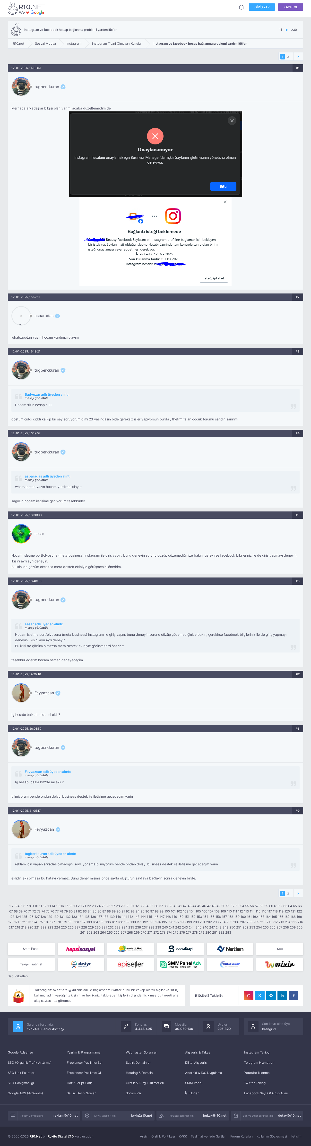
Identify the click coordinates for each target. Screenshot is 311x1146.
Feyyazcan (44, 692)
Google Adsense (20, 1052)
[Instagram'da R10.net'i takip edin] (248, 995)
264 (103, 932)
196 (170, 922)
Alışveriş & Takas (197, 1052)
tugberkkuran (47, 86)
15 (58, 906)
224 (57, 927)
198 (183, 922)
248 (219, 927)
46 (204, 906)
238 (151, 927)
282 (221, 932)
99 (162, 911)
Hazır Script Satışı (80, 1083)
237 (144, 927)
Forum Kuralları (241, 1136)
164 (268, 917)
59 (266, 906)
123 (12, 917)
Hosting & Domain (139, 1073)
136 (93, 917)
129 (49, 917)
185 (101, 922)
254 (259, 927)
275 (175, 932)
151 (186, 917)
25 (103, 906)
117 (269, 911)
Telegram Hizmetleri (259, 1062)
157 (224, 917)
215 (294, 922)
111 (235, 911)
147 (161, 917)
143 (136, 917)
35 (151, 906)
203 (216, 922)
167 (286, 917)
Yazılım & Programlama (83, 1052)
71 (29, 911)
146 (155, 917)
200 (196, 922)
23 (94, 906)
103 (185, 911)
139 (112, 917)
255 (266, 927)
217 (11, 927)
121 (293, 911)
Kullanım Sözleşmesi (272, 1136)
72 (34, 911)
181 (76, 922)
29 (123, 906)
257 (279, 927)
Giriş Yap (261, 7)
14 (53, 906)
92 (128, 911)
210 (263, 922)
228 (84, 927)
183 (89, 922)
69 (21, 911)
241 (171, 927)
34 (146, 906)
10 (36, 906)
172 (22, 922)
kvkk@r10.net (141, 1115)
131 (62, 917)
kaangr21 (269, 1029)
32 (137, 906)
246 (205, 927)
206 (236, 922)
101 (173, 911)
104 (192, 911)
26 (108, 906)
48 (214, 906)
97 (152, 911)
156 (218, 917)
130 (56, 917)
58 (261, 906)
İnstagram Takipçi (257, 1052)
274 (169, 932)
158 (230, 917)
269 (137, 932)
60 (271, 906)
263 (96, 932)
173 (28, 922)
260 (299, 927)
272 (156, 932)
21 (84, 906)
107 (210, 911)
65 (295, 906)
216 (300, 922)
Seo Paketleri (18, 976)
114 (252, 911)
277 (188, 932)
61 (275, 906)
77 (57, 911)
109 (223, 911)
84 (90, 911)
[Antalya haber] (130, 949)
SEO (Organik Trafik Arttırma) (30, 1062)
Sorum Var (133, 1093)
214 (287, 922)
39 (171, 906)
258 (286, 927)
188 (120, 922)
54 (242, 906)
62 (280, 906)
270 (143, 932)
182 (83, 922)
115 (258, 911)
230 (98, 927)
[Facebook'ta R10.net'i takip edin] (293, 995)
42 (185, 906)
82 (80, 911)
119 (281, 911)
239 (158, 927)
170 (10, 922)
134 (80, 917)
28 (118, 906)
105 (198, 911)
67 (11, 911)
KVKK (183, 1136)
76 (52, 911)
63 (285, 906)
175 (40, 922)
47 (209, 906)
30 (128, 906)
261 (83, 932)
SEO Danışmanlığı (21, 1083)
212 (275, 922)
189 (127, 922)
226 (71, 927)
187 (114, 922)
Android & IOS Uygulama (203, 1073)
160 (243, 917)
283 (228, 932)
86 (99, 911)
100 (167, 911)
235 (131, 927)
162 (255, 917)
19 (75, 906)
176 (46, 922)
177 (52, 922)
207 (243, 922)
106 (204, 911)
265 (110, 932)
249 (225, 927)
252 (245, 927)
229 (91, 927)
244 (192, 927)
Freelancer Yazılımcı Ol (84, 1073)
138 (105, 917)
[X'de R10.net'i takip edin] (260, 995)
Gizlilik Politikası (163, 1136)
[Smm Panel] (81, 949)
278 (195, 932)
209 (256, 922)
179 (64, 922)
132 (68, 917)
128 (43, 917)
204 (222, 922)
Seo (280, 949)
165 (274, 917)
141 (124, 917)
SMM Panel (193, 1083)
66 (300, 906)
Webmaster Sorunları (141, 1052)
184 (95, 922)
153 (199, 917)
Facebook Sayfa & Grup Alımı (266, 1093)
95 (142, 911)
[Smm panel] (180, 964)
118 (275, 911)
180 (70, 922)
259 (293, 927)
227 (77, 927)
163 (261, 917)
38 (166, 906)
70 (25, 911)
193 (151, 922)
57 (257, 906)
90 (119, 911)
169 (299, 917)
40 (175, 906)
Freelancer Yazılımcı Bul (84, 1062)
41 (180, 906)
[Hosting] (230, 949)
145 (149, 917)
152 (193, 917)
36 (156, 906)
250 (232, 927)
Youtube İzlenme (257, 1073)
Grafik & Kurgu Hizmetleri (145, 1083)
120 (287, 911)
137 (99, 917)
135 (87, 917)
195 (164, 922)
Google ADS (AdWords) (25, 1093)
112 (240, 911)
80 (71, 911)
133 (74, 917)
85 (94, 911)
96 (147, 911)
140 (118, 917)
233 (118, 927)
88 (109, 911)
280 (208, 932)
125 (24, 917)
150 (180, 917)
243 (185, 927)
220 (30, 927)
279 (201, 932)
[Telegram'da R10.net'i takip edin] (271, 995)
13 (49, 906)
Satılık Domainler (138, 1062)
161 (249, 917)
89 (114, 911)
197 (176, 922)
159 (237, 917)
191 (139, 922)
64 (290, 906)
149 (174, 917)
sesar (39, 533)
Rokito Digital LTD (61, 1136)
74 (43, 911)
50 (223, 906)
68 (16, 911)
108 (217, 911)
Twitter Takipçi (255, 1083)
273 (162, 932)
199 (189, 922)
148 (168, 917)
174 (34, 922)
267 (123, 932)
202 (209, 922)
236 (138, 927)
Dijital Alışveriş (196, 1062)
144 (143, 917)
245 (198, 927)
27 (113, 906)
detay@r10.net (289, 1115)
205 (229, 922)
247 (212, 927)
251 (239, 927)
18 (70, 906)
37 (161, 906)
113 (246, 911)
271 (149, 932)
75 (48, 911)
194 (158, 922)
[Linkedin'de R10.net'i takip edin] (282, 995)
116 (263, 911)
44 (194, 906)
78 (61, 911)
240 (165, 927)
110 (229, 911)
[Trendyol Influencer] (279, 964)
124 (18, 917)
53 (237, 906)
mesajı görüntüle (36, 398)
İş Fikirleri (192, 1093)
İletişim (296, 1136)
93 (133, 911)
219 (23, 927)
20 (80, 906)
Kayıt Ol (291, 7)
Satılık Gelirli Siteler (81, 1093)
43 (189, 906)
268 (130, 932)
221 (37, 927)
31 (132, 906)
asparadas (44, 315)
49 (218, 906)
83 (85, 911)
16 (62, 906)
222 (43, 927)
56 (252, 906)
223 (50, 927)
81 (75, 911)
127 (37, 917)
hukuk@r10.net (214, 1115)
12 (44, 906)
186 (108, 922)
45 (199, 906)
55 (247, 906)
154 (205, 917)
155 (212, 917)
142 (130, 917)
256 (273, 927)
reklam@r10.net (65, 1115)
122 (299, 911)
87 (104, 911)
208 (249, 922)
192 (145, 922)
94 (137, 911)
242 (178, 927)
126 (31, 917)
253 (252, 927)
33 (142, 906)
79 (66, 911)
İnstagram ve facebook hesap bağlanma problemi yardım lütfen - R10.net (27, 8)
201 (202, 922)
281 (214, 932)
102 (179, 911)
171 (16, 922)
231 (104, 927)
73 (39, 911)
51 (228, 906)
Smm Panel (31, 949)
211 (269, 922)
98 (157, 911)
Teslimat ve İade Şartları (208, 1136)
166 (280, 917)
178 (58, 922)
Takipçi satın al (31, 964)
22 (89, 906)
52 (232, 906)
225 (64, 927)
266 (117, 932)
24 (99, 906)
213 (281, 922)
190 (133, 922)
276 (182, 932)
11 (40, 906)
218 (17, 927)
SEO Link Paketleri (21, 1073)
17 (66, 906)
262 (89, 932)
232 (111, 927)
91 (123, 911)
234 (124, 927)
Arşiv (143, 1136)
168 (293, 917)
